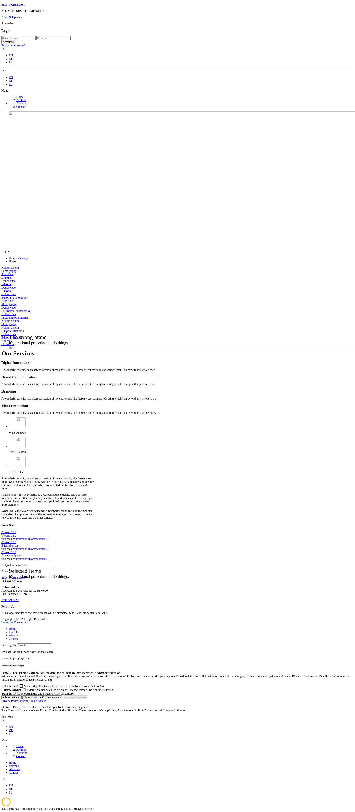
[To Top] (6, 805)
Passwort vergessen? (13, 45)
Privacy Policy (9, 700)
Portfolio (14, 632)
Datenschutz (21, 622)
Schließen (7, 716)
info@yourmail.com (13, 4)
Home (12, 628)
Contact (13, 638)
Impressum (7, 622)
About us (14, 635)
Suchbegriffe (8, 645)
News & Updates (11, 17)
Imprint (23, 700)
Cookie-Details (37, 700)
